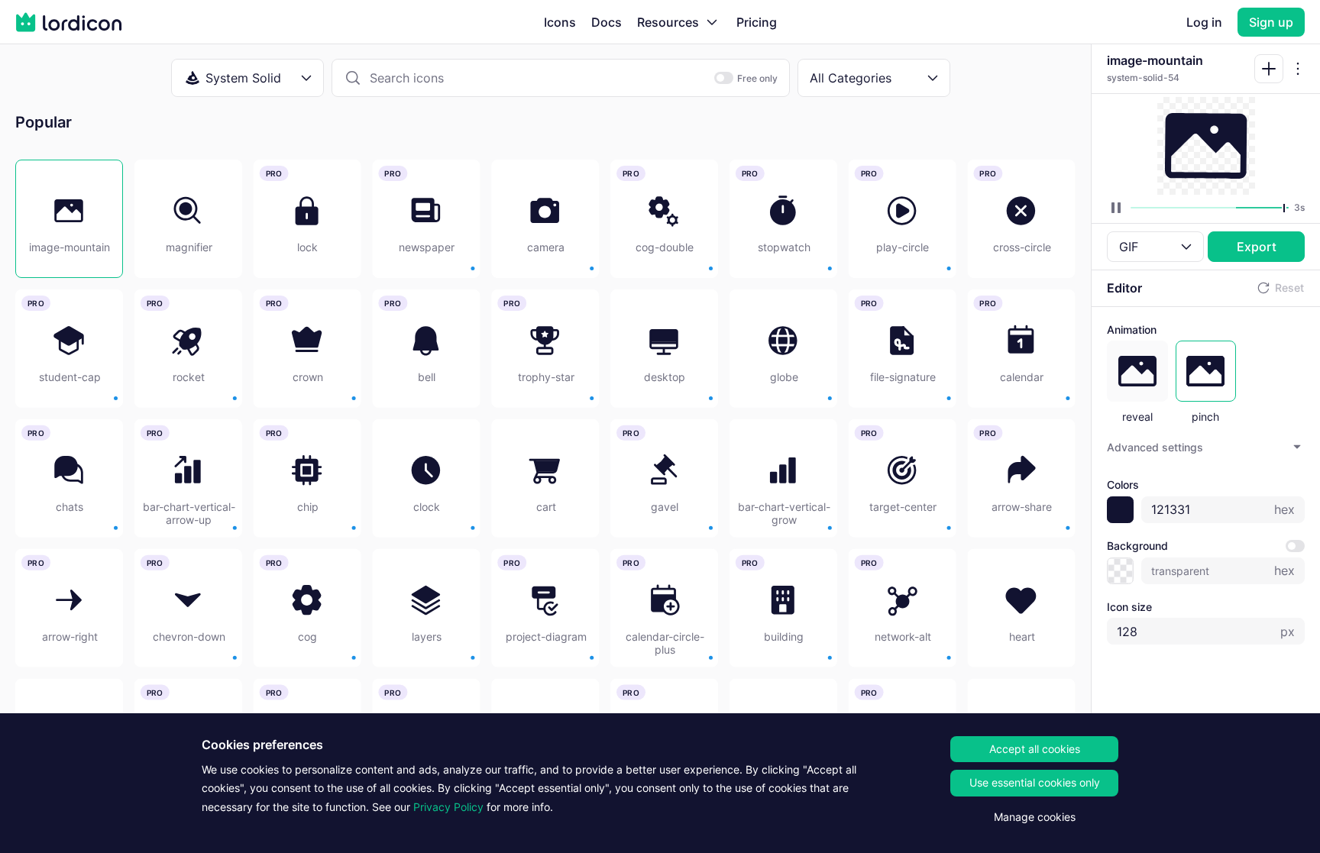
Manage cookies (1035, 816)
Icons (560, 22)
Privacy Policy (448, 806)
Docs (606, 22)
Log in (1204, 22)
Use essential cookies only (1034, 782)
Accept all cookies (1034, 748)
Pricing (756, 22)
